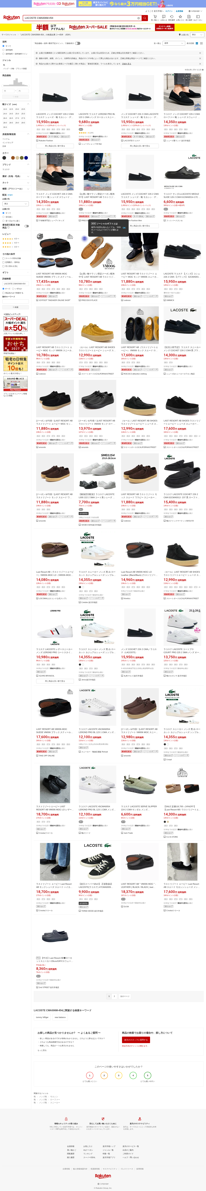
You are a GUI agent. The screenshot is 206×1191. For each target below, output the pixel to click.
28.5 (11, 123)
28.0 (5, 123)
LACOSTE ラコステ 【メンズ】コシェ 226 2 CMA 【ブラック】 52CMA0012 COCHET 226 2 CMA (182, 276)
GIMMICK (170, 300)
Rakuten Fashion (46, 141)
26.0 (5, 118)
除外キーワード (8, 297)
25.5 (23, 114)
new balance (60, 1017)
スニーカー (55, 1102)
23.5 (23, 109)
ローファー (55, 1099)
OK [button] (124, 228)
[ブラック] (4, 158)
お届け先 (6, 199)
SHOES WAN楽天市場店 (91, 525)
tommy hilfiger (42, 1017)
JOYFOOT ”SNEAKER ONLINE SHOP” (54, 300)
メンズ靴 (43, 1096)
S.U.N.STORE (172, 837)
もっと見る (42, 1050)
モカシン (54, 1096)
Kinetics (127, 599)
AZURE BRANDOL (46, 676)
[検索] (145, 18)
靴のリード (85, 833)
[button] (195, 11)
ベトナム (6, 139)
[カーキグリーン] (22, 158)
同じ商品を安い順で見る (55, 146)
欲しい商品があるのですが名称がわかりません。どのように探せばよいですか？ (72, 1038)
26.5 (11, 118)
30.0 (5, 127)
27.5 (23, 118)
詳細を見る (126, 64)
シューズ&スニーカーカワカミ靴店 (180, 374)
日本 (4, 146)
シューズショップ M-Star (91, 144)
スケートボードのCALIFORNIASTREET (97, 374)
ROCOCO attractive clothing (135, 374)
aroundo (42, 447)
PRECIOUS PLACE (89, 300)
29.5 (23, 123)
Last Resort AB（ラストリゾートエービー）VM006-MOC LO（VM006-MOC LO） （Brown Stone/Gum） (55, 575)
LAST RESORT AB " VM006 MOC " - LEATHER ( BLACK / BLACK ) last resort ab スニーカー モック (138, 887)
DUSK (126, 907)
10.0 (5, 109)
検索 (16, 97)
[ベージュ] (17, 158)
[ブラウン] (13, 158)
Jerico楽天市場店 (88, 680)
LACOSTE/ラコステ (132, 141)
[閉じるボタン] (200, 53)
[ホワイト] (8, 158)
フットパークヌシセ (174, 221)
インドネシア (7, 143)
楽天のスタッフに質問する (136, 1040)
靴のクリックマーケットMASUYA (180, 521)
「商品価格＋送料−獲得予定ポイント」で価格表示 (53, 43)
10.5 (11, 109)
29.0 (17, 123)
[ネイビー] (26, 158)
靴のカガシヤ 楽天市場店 (176, 676)
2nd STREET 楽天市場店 (49, 987)
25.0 (17, 114)
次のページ (124, 996)
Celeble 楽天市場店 (89, 602)
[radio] (3, 46)
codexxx (127, 300)
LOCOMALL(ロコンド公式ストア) (52, 599)
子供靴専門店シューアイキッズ (51, 221)
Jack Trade (128, 833)
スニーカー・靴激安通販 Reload (94, 752)
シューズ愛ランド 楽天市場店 (178, 141)
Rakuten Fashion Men (133, 221)
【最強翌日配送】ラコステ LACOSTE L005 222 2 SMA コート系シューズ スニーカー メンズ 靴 (97, 497)
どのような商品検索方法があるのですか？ (57, 1042)
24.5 (11, 114)
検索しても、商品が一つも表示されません (57, 1046)
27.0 (17, 118)
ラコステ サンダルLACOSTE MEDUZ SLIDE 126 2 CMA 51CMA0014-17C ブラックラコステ (182, 197)
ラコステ (6, 169)
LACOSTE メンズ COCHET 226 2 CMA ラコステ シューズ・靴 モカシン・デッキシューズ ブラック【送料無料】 (55, 117)
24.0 (5, 114)
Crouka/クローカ (46, 833)
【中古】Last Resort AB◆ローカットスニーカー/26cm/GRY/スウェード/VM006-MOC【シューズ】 (54, 961)
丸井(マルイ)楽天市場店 (133, 676)
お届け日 (6, 209)
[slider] (2, 86)
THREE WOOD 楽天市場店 (92, 911)
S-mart (169, 760)
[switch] (27, 226)
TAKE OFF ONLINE (47, 756)
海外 (11, 195)
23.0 (17, 109)
